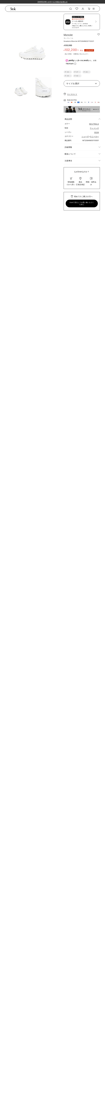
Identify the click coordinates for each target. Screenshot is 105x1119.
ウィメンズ (94, 128)
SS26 (96, 132)
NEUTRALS (94, 124)
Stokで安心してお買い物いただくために (82, 203)
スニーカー (94, 136)
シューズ (85, 136)
